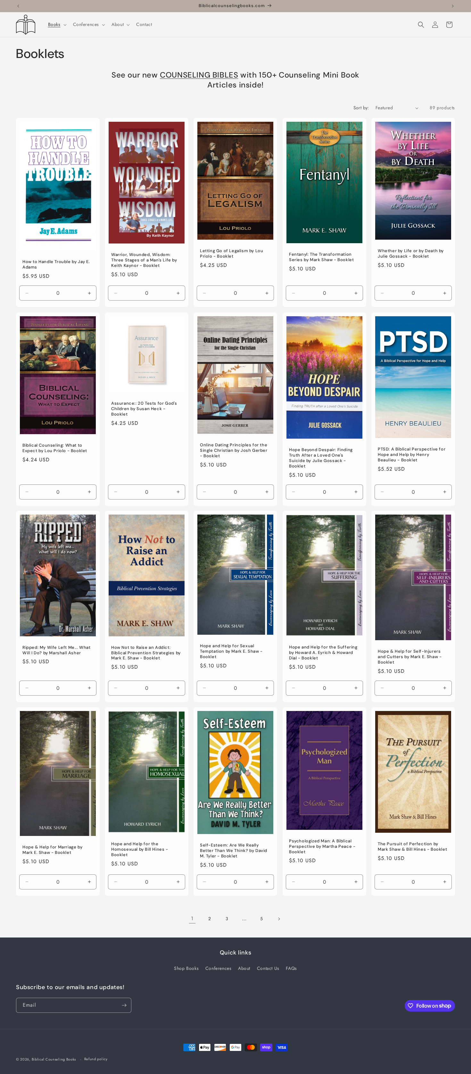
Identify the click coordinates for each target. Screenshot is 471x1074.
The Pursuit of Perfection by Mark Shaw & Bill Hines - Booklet (412, 846)
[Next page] (279, 919)
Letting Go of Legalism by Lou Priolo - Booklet (231, 253)
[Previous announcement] (18, 6)
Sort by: (361, 107)
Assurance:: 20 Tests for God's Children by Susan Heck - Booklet (144, 409)
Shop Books (186, 968)
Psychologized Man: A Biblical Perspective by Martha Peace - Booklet (322, 847)
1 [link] (192, 918)
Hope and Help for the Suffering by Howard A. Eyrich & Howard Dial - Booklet (323, 653)
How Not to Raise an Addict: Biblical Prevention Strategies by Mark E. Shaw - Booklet (146, 653)
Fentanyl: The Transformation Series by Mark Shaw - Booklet (321, 257)
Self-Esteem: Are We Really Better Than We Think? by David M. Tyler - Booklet (233, 851)
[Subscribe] (124, 1005)
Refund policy (96, 1059)
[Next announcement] (453, 6)
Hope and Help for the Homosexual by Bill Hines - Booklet (139, 849)
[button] (56, 24)
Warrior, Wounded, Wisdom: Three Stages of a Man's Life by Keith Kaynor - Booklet (144, 260)
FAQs (291, 968)
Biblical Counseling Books (54, 1059)
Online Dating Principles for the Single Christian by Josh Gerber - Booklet (234, 450)
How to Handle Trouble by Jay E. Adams (56, 265)
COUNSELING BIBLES (199, 75)
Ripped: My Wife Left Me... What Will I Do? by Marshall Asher (56, 650)
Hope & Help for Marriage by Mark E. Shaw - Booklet (52, 850)
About (244, 968)
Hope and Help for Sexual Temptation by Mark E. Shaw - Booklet (231, 651)
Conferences (218, 968)
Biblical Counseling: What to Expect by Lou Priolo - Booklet (54, 448)
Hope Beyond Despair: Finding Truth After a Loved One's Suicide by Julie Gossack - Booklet (321, 458)
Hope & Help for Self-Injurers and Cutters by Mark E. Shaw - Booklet (410, 657)
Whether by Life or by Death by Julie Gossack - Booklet (411, 253)
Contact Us (268, 968)
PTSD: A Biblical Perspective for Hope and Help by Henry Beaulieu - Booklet (411, 454)
